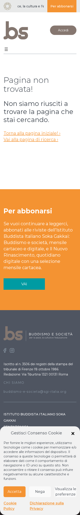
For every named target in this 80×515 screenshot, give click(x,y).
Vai (24, 284)
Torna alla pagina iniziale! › (32, 133)
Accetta (14, 491)
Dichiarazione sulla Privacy (47, 506)
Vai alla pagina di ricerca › (31, 139)
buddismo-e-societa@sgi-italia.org (35, 392)
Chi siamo (14, 383)
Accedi (63, 30)
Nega (40, 491)
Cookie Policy (10, 506)
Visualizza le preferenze (65, 491)
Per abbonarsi (61, 6)
